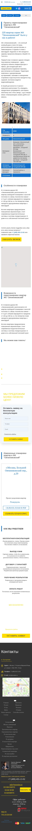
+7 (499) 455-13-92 (26, 1)
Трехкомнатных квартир (9, 729)
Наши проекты (6, 712)
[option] (16, 113)
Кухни (10, 744)
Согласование (9, 722)
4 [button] (20, 127)
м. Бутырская (5, 659)
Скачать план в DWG (16, 514)
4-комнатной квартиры (9, 751)
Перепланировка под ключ (9, 749)
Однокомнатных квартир (10, 732)
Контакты (18, 702)
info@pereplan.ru (16, 785)
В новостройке (9, 754)
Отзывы (18, 710)
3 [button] (17, 127)
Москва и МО (20, 4)
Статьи (6, 715)
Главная (5, 702)
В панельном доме (10, 734)
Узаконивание (9, 737)
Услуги (6, 705)
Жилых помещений (9, 724)
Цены (6, 710)
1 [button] (12, 127)
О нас (6, 707)
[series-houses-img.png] (16, 113)
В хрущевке (9, 739)
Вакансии (18, 705)
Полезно (18, 707)
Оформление (10, 746)
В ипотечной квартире (9, 741)
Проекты (9, 727)
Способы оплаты (18, 712)
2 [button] (15, 127)
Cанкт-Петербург (27, 4)
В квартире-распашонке (9, 756)
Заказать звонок (6, 8)
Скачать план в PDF (16, 508)
